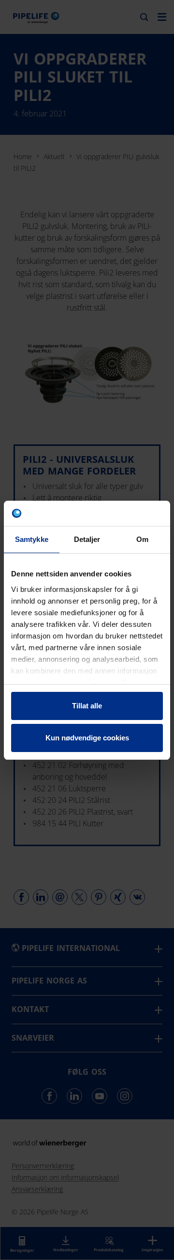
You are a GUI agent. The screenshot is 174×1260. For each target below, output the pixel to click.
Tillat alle (87, 706)
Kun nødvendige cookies (87, 738)
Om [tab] (142, 539)
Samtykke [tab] (31, 539)
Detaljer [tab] (87, 539)
